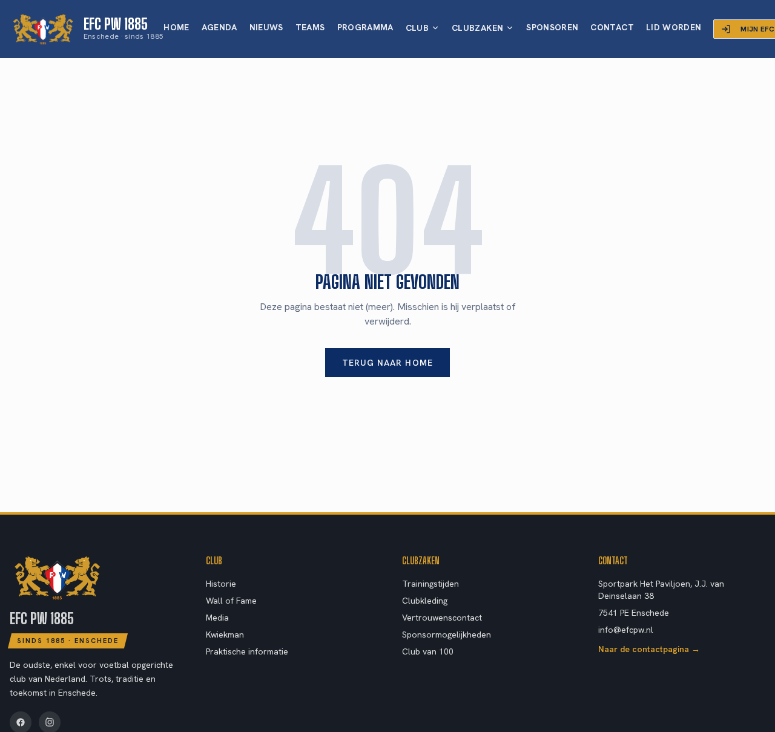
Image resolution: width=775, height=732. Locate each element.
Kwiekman (225, 634)
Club (417, 27)
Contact (611, 27)
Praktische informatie (247, 651)
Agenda (219, 27)
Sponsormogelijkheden (446, 634)
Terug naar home (387, 362)
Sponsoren (552, 27)
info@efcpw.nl (625, 629)
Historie (221, 583)
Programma (365, 27)
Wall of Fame (231, 600)
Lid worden (674, 27)
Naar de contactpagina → (649, 649)
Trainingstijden (430, 583)
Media (217, 617)
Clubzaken (477, 27)
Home (176, 27)
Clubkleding (424, 600)
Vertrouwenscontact (442, 617)
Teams (310, 27)
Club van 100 (427, 651)
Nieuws (266, 27)
